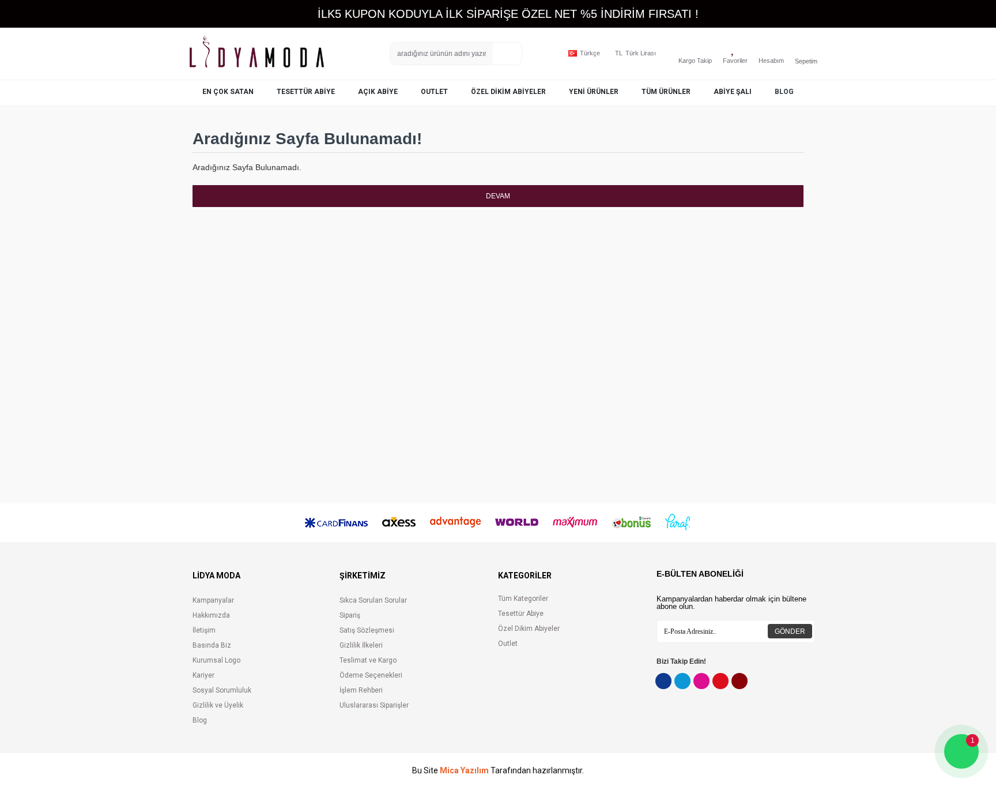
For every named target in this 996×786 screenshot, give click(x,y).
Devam (498, 196)
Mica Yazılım (464, 770)
